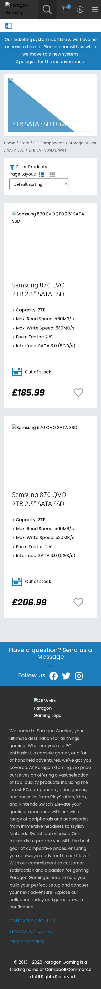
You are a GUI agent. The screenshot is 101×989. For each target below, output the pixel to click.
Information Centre (31, 931)
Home (9, 143)
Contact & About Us (32, 921)
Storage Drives (82, 143)
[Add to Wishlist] (79, 392)
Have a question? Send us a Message (50, 653)
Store (24, 143)
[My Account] (80, 9)
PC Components (49, 143)
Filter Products (31, 167)
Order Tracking (26, 942)
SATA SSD (16, 151)
